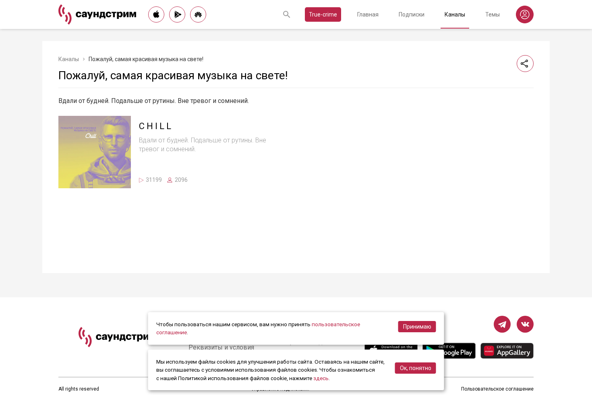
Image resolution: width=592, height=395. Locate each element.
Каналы (455, 14)
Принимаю (417, 326)
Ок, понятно (415, 368)
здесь (321, 378)
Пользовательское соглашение (497, 389)
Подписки (411, 14)
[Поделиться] (525, 63)
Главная (368, 14)
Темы (492, 14)
